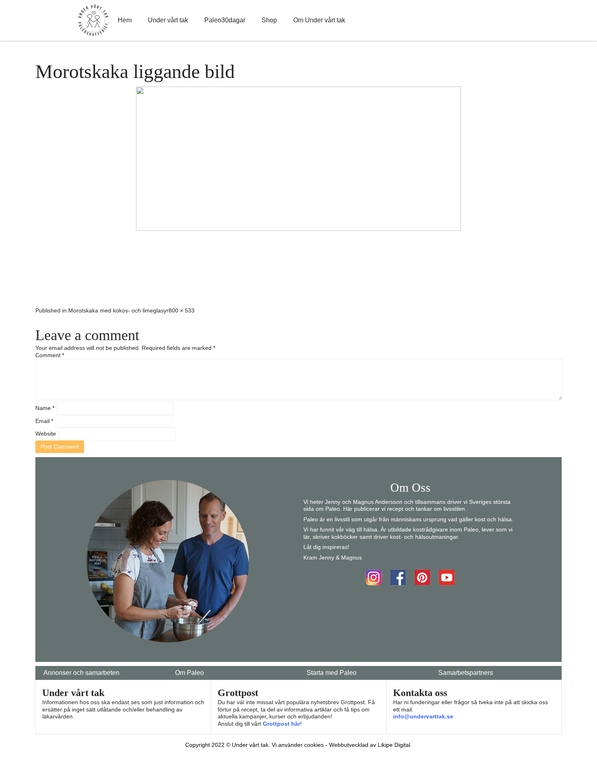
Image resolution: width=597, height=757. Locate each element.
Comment (49, 355)
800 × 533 (182, 310)
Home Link (93, 20)
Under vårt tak (168, 20)
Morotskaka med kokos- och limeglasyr (118, 310)
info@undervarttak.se (423, 716)
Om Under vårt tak (319, 20)
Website (45, 433)
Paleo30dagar (224, 20)
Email (44, 421)
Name (44, 408)
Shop (269, 20)
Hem (125, 20)
